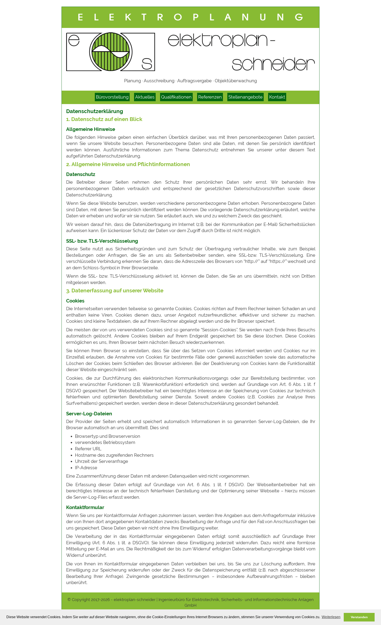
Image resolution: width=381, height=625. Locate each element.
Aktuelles (145, 97)
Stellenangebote (245, 97)
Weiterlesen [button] (331, 617)
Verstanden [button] (359, 617)
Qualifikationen (176, 97)
